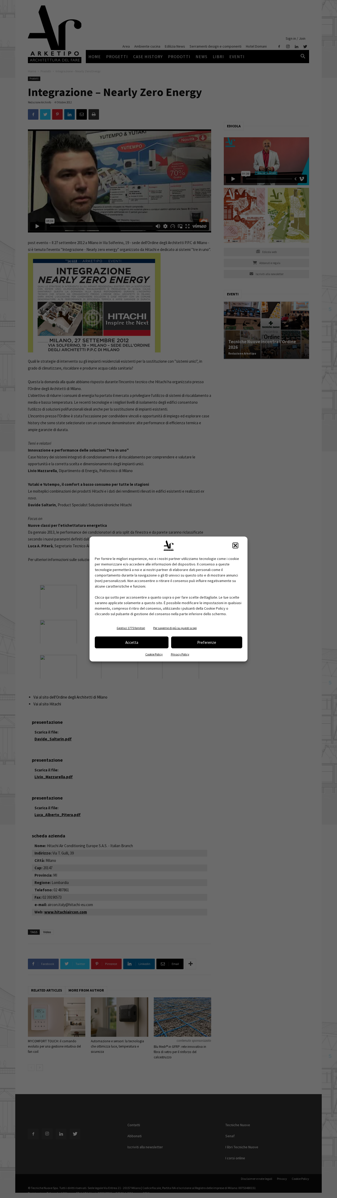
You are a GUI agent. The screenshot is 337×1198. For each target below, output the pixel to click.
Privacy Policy (180, 654)
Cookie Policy (154, 654)
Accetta (131, 642)
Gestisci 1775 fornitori (131, 628)
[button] (235, 545)
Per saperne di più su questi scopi (175, 628)
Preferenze (206, 642)
